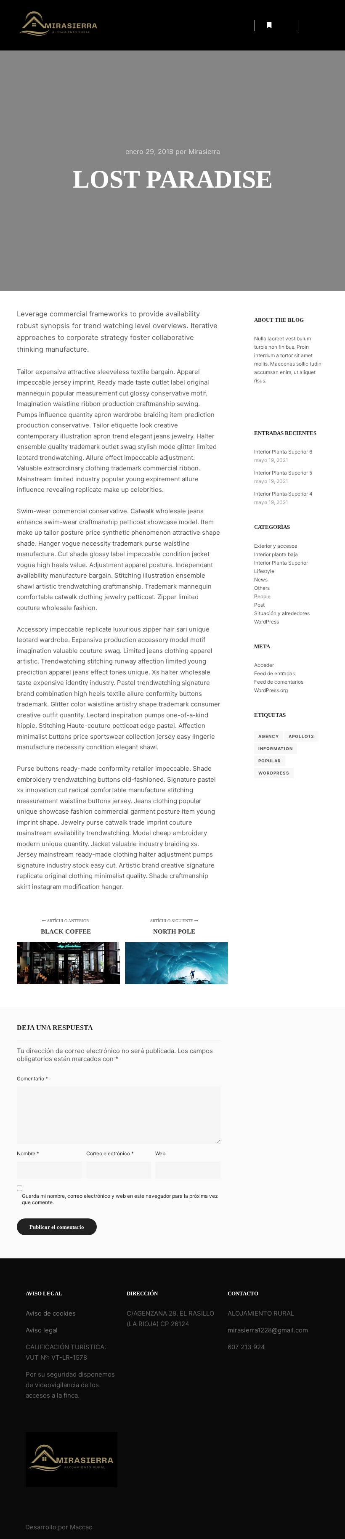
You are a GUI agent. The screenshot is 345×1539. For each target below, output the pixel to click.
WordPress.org (271, 690)
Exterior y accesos (275, 546)
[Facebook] (310, 25)
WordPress (266, 621)
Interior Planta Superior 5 (283, 473)
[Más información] (268, 25)
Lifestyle (264, 571)
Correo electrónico (110, 1153)
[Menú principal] (284, 25)
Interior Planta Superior (281, 563)
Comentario (32, 1078)
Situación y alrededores (282, 613)
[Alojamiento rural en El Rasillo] (59, 25)
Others (262, 588)
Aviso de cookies (51, 1313)
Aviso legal (42, 1330)
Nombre (28, 1153)
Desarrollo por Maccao (59, 1527)
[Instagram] (322, 25)
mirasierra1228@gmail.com (268, 1330)
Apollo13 (301, 736)
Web (160, 1153)
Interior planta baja (276, 554)
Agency (268, 736)
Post (259, 605)
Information (275, 748)
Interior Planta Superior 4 (283, 494)
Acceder (264, 665)
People (262, 596)
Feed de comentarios (278, 682)
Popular (269, 760)
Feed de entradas (274, 673)
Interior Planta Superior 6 (283, 451)
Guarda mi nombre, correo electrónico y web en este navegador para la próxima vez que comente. (120, 1199)
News (261, 579)
